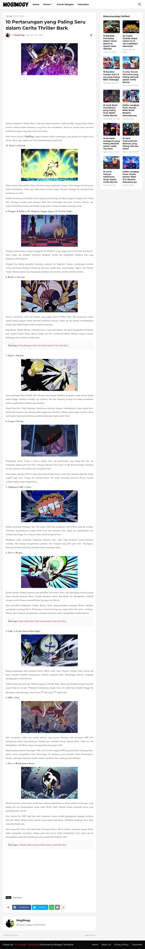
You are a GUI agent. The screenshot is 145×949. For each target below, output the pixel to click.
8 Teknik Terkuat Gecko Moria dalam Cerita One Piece (42, 844)
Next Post (89, 935)
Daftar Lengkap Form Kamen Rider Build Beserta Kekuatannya (131, 110)
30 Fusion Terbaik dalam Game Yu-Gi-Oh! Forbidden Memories (130, 41)
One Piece (19, 16)
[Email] (57, 907)
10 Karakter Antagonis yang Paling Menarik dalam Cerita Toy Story (111, 143)
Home (36, 4)
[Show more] (63, 907)
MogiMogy (23, 920)
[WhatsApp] (51, 907)
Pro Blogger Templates (26, 944)
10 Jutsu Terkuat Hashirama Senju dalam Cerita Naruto (110, 176)
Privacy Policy (121, 944)
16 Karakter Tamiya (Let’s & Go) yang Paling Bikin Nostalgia (111, 76)
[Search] (139, 4)
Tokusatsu (83, 4)
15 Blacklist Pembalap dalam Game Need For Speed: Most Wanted (110, 42)
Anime (46, 4)
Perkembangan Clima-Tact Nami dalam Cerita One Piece (43, 345)
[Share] (91, 35)
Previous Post (11, 935)
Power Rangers (65, 4)
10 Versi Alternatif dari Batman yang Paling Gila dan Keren (130, 143)
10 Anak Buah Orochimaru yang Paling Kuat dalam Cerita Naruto (110, 110)
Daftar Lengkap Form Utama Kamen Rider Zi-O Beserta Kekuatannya (131, 176)
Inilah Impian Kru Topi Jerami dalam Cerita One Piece (42, 621)
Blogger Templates (63, 944)
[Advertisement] (49, 99)
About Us (106, 944)
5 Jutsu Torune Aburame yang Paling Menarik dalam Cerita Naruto (130, 77)
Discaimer (137, 944)
